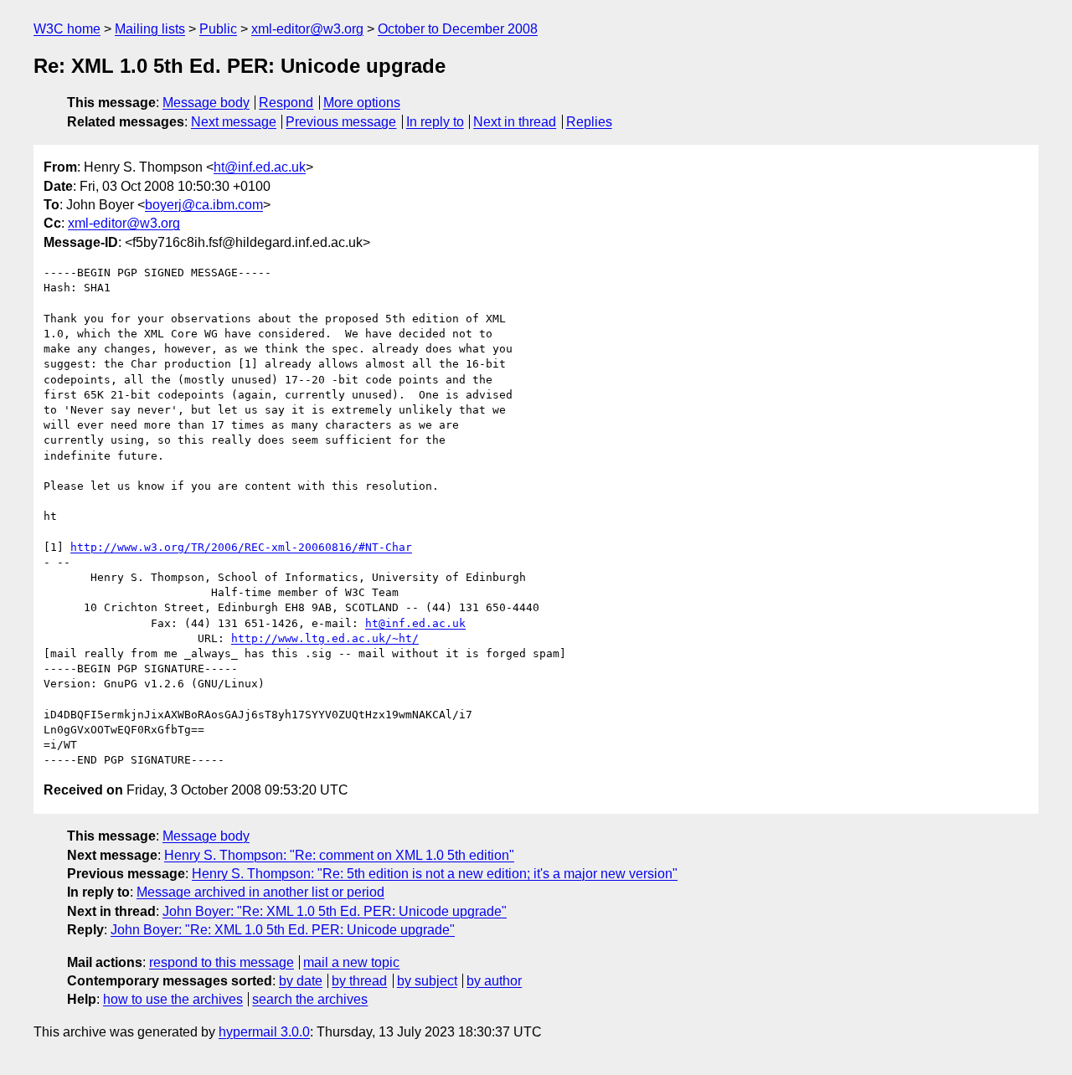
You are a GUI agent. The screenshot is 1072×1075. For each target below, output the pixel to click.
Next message (233, 122)
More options (361, 102)
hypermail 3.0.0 (264, 1032)
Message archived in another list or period (260, 892)
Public (218, 29)
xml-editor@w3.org (307, 29)
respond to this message (221, 962)
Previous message (341, 122)
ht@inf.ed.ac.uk (260, 167)
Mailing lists (150, 29)
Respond (286, 102)
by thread (359, 981)
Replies (589, 122)
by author (494, 981)
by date (300, 981)
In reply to (435, 122)
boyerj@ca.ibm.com (204, 205)
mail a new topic (351, 962)
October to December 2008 (458, 29)
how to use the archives (173, 999)
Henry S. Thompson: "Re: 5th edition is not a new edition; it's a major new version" (435, 874)
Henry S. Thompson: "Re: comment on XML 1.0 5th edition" (339, 855)
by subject (427, 981)
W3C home (67, 29)
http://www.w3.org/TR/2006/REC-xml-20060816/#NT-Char (241, 547)
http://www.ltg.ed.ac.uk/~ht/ (325, 638)
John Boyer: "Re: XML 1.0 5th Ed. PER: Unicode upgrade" (334, 911)
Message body (206, 102)
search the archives (310, 999)
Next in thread (514, 122)
